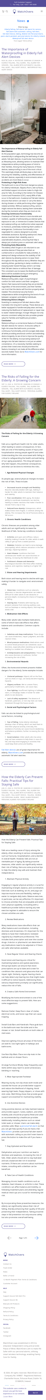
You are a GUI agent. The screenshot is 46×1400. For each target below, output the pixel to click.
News (21, 21)
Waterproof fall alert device (23, 38)
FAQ (4, 1292)
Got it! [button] (35, 1393)
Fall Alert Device (9, 34)
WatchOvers (7, 1131)
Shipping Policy (9, 1308)
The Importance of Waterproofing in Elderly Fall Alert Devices (22, 53)
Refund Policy (8, 1312)
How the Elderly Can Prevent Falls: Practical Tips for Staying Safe (22, 780)
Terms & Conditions (10, 1315)
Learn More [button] (8, 1397)
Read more (9, 364)
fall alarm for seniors (33, 29)
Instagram (7, 1336)
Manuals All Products (11, 1304)
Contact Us (7, 1264)
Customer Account (10, 1283)
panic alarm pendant (9, 36)
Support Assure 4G (10, 1300)
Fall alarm (20, 29)
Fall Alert (35, 31)
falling (18, 34)
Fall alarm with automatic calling (19, 31)
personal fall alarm (29, 1126)
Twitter (6, 1332)
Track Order (7, 1268)
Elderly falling (10, 29)
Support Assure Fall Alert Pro (14, 1296)
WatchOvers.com (32, 352)
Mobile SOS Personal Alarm (32, 34)
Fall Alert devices (9, 750)
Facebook (6, 1328)
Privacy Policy (8, 1319)
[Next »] (36, 1238)
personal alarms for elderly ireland (31, 36)
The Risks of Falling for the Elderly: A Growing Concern (21, 378)
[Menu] (42, 11)
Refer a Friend (8, 1276)
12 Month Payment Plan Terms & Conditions (20, 1280)
